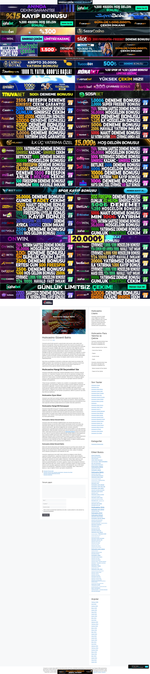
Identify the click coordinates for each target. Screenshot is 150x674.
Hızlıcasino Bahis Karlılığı (97, 415)
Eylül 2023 (93, 644)
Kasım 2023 (94, 640)
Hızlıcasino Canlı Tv (95, 409)
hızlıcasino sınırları (94, 561)
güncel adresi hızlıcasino (97, 464)
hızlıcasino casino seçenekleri (95, 496)
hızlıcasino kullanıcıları (96, 530)
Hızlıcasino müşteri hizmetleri (97, 538)
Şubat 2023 (94, 658)
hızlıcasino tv (93, 562)
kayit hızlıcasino (95, 588)
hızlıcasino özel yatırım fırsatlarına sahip (97, 583)
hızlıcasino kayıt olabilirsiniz (95, 527)
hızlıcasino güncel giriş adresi (96, 520)
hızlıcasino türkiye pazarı (95, 567)
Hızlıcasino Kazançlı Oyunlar (98, 397)
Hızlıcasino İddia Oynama (97, 427)
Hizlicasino (94, 403)
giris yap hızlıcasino (96, 463)
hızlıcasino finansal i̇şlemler (95, 502)
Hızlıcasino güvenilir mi (96, 521)
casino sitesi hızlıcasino (96, 460)
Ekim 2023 (93, 642)
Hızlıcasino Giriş (97, 507)
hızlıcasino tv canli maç (101, 562)
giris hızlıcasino (94, 461)
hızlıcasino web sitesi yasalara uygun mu (97, 570)
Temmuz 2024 (94, 624)
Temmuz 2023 (94, 648)
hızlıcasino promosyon (94, 550)
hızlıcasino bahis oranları (96, 474)
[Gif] (75, 142)
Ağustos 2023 (94, 646)
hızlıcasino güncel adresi (98, 518)
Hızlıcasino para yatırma (95, 545)
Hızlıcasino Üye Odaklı (96, 433)
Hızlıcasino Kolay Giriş (96, 395)
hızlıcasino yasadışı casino (96, 572)
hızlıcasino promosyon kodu (96, 552)
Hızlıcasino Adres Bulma (97, 389)
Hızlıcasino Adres (97, 467)
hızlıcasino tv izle (95, 564)
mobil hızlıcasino (95, 589)
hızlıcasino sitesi (95, 555)
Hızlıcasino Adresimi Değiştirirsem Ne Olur (52, 473)
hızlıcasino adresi (96, 470)
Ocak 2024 (94, 636)
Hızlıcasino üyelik (95, 584)
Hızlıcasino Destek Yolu (96, 423)
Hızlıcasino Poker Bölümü (97, 413)
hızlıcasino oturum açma (96, 541)
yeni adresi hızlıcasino (103, 589)
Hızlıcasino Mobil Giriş (48, 474)
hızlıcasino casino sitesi (96, 497)
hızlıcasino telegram (102, 561)
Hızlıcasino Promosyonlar (48, 470)
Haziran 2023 (94, 650)
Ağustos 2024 (94, 622)
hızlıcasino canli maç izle (48, 472)
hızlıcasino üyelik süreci (94, 586)
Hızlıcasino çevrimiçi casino (96, 579)
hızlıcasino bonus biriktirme (95, 481)
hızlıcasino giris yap (95, 505)
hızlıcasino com (94, 500)
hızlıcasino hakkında (104, 523)
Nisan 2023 (94, 654)
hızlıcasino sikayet (95, 553)
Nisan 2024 (94, 630)
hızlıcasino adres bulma (95, 468)
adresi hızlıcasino (95, 455)
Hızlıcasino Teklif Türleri (96, 407)
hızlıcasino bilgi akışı (94, 480)
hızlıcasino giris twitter (96, 503)
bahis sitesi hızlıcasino (96, 457)
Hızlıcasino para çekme (98, 549)
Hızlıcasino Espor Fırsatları (97, 393)
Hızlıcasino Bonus (101, 480)
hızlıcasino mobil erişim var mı (95, 535)
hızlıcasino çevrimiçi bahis (96, 578)
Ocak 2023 (94, 660)
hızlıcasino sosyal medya (96, 556)
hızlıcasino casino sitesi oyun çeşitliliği (97, 499)
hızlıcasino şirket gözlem (102, 586)
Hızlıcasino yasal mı (95, 573)
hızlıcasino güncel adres (97, 516)
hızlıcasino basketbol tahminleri (96, 478)
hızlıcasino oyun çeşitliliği (95, 544)
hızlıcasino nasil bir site (96, 539)
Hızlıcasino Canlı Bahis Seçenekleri (97, 490)
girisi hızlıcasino (103, 461)
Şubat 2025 (94, 610)
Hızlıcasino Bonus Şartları (97, 401)
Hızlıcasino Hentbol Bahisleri (98, 411)
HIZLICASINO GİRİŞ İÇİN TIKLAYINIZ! (75, 58)
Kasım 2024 (94, 616)
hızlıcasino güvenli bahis (58, 472)
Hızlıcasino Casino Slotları (97, 399)
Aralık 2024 (94, 614)
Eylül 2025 (93, 604)
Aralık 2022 (94, 662)
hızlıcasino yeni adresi (95, 575)
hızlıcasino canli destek (97, 485)
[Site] (37, 102)
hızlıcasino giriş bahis (95, 511)
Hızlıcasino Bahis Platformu (97, 475)
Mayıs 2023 (94, 652)
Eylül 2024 (93, 620)
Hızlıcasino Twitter (96, 566)
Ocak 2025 (94, 612)
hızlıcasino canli (95, 483)
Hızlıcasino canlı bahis (97, 488)
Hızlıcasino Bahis (97, 472)
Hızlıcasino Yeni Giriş (95, 576)
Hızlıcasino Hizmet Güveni (97, 425)
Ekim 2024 (93, 618)
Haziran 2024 (94, 626)
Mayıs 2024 (94, 628)
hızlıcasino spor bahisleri (96, 559)
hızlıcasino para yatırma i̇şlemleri (96, 547)
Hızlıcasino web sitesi (96, 569)
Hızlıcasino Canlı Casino (97, 491)
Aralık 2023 (94, 638)
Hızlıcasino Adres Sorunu (97, 405)
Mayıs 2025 (94, 608)
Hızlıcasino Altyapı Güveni (97, 421)
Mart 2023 (93, 656)
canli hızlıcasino (94, 458)
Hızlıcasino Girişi (96, 513)
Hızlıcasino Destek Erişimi (97, 417)
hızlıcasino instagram (96, 524)
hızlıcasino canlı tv (94, 493)
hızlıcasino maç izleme (97, 532)
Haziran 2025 (94, 606)
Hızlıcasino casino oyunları (97, 494)
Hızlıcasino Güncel (97, 515)
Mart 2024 (93, 632)
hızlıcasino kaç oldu (95, 529)
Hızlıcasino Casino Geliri (97, 391)
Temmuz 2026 (94, 602)
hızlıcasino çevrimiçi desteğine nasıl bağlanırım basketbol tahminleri (98, 581)
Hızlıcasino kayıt (95, 526)
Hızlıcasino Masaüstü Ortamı (98, 419)
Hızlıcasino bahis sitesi (97, 477)
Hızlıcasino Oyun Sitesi (68, 472)
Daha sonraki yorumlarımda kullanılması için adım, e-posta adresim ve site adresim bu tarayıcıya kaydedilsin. (63, 510)
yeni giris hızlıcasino (95, 591)
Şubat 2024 (94, 634)
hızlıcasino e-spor (101, 500)
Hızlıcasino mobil (102, 533)
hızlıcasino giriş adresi (97, 509)
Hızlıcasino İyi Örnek (96, 429)
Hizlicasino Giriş (95, 387)
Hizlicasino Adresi (95, 385)
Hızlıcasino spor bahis (95, 558)
